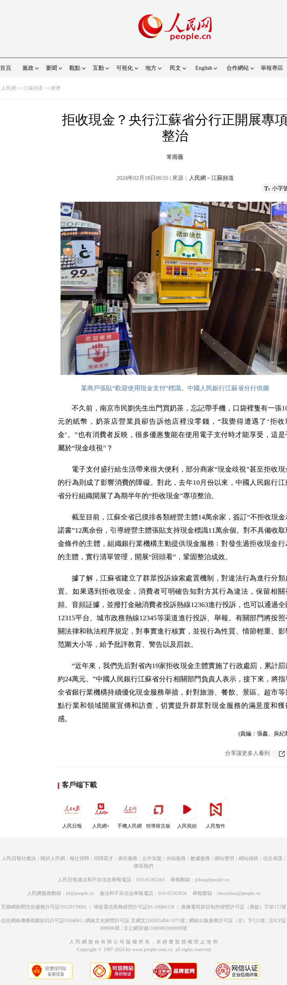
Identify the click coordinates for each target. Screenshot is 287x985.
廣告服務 (128, 858)
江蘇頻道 (33, 88)
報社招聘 (79, 858)
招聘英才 (103, 858)
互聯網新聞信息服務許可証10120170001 (44, 907)
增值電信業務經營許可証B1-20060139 (133, 907)
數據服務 (200, 858)
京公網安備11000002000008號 (155, 928)
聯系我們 (143, 866)
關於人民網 (53, 858)
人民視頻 (187, 826)
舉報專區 (272, 68)
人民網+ (101, 826)
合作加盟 (152, 858)
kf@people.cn (80, 893)
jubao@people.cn (212, 879)
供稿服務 (176, 858)
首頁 (5, 68)
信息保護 (272, 858)
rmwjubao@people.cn (238, 893)
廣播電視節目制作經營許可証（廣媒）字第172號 (233, 907)
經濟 (56, 88)
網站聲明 (224, 858)
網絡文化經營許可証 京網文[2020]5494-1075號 (135, 920)
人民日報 (72, 826)
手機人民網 (129, 826)
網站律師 (248, 858)
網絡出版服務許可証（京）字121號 (227, 920)
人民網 (8, 88)
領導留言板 (158, 826)
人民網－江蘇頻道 (211, 178)
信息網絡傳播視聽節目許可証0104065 (41, 920)
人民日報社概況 (19, 858)
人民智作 (215, 826)
